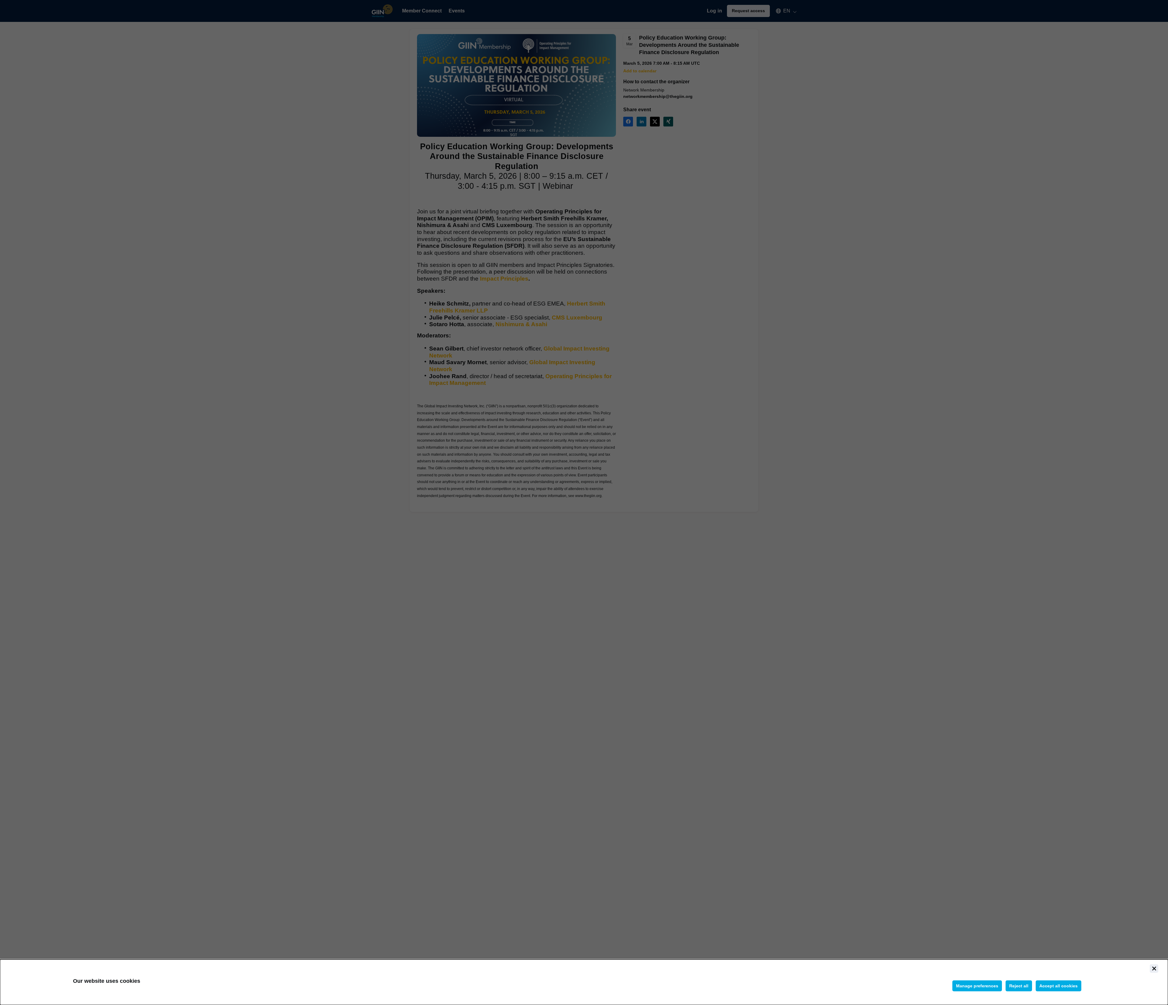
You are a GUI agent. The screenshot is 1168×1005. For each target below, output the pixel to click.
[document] (584, 982)
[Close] (1154, 968)
